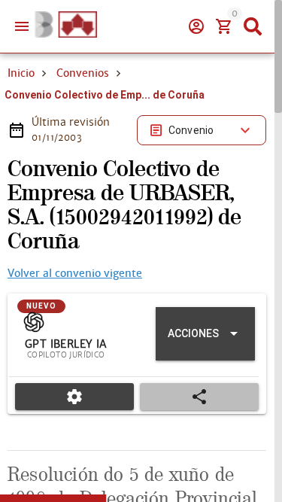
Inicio (21, 73)
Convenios (82, 73)
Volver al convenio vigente (75, 273)
